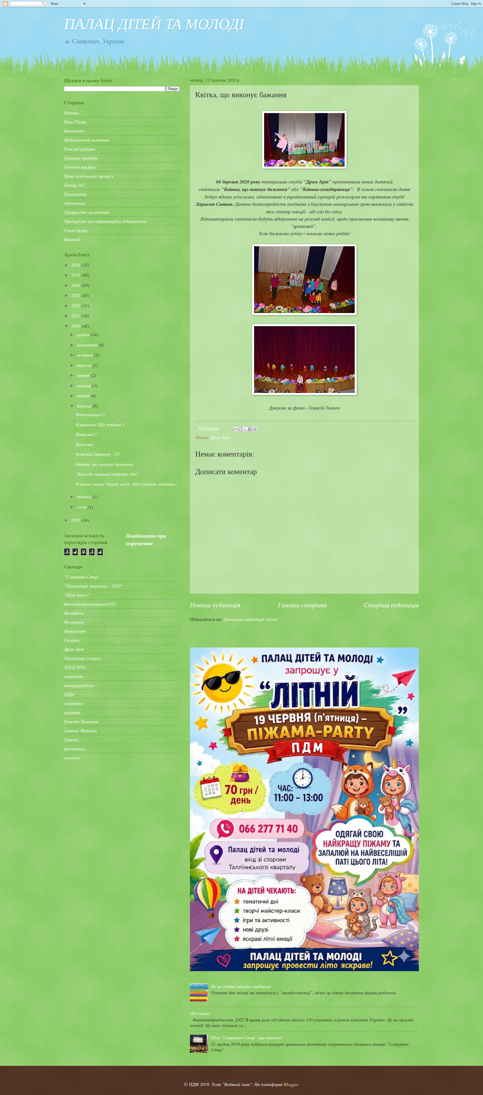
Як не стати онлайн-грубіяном (241, 986)
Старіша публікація (391, 604)
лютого (85, 496)
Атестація (74, 203)
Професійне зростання (86, 212)
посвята (72, 712)
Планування (75, 194)
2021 (76, 315)
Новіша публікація (215, 604)
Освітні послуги (79, 167)
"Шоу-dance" (77, 594)
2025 (76, 275)
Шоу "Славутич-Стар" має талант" (247, 1037)
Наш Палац (75, 121)
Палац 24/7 (75, 185)
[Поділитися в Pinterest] (254, 429)
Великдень (74, 613)
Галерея (71, 640)
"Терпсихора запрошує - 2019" (93, 585)
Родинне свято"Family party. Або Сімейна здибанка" (126, 484)
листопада (88, 344)
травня (84, 385)
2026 (76, 265)
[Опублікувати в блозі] (240, 429)
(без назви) (200, 1013)
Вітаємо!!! (86, 434)
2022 (76, 305)
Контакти (74, 130)
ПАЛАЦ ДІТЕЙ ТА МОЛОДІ (154, 23)
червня (84, 375)
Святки (71, 739)
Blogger (291, 1084)
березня (85, 406)
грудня (84, 334)
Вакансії (72, 239)
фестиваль (74, 748)
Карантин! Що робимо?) (100, 424)
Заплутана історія (82, 658)
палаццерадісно (79, 685)
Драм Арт (220, 437)
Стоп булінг (76, 230)
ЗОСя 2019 (74, 667)
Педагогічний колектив (86, 139)
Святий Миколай (80, 730)
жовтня (85, 355)
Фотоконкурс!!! (91, 414)
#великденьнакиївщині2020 (90, 604)
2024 (76, 285)
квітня (84, 395)
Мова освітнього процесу (88, 176)
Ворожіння (75, 631)
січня (82, 507)
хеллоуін (72, 757)
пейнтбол (73, 703)
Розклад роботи (79, 148)
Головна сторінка (302, 604)
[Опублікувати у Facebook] (250, 429)
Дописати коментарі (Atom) (251, 619)
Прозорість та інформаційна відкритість (105, 221)
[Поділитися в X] (245, 429)
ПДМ (69, 694)
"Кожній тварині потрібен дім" (107, 474)
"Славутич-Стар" (82, 576)
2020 (76, 326)
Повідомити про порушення (146, 539)
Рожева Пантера (81, 721)
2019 (76, 520)
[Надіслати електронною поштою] (235, 429)
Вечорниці (74, 622)
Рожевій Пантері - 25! (98, 454)
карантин (73, 676)
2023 (76, 295)
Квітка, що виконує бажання (104, 464)
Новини (71, 112)
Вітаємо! (85, 444)
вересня (85, 365)
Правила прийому (81, 158)
